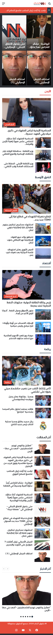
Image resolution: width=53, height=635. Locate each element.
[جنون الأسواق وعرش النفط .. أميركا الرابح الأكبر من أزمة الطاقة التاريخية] (43, 314)
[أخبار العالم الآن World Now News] (39, 3)
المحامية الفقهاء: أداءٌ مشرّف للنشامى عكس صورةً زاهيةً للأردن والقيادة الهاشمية (18, 497)
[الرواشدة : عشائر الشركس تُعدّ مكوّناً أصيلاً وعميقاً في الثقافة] (39, 32)
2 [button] (30, 616)
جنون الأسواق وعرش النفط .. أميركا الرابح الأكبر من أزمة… (17, 312)
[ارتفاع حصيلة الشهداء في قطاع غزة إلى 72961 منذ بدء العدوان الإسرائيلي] (42, 522)
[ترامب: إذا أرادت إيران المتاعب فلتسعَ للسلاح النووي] (42, 474)
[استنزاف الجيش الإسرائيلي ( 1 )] (14, 68)
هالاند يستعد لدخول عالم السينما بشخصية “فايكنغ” (17, 410)
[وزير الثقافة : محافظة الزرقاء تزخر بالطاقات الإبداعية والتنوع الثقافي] (43, 155)
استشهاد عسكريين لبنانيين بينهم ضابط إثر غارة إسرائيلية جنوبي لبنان (18, 227)
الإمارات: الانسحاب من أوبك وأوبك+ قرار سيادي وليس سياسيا (17, 324)
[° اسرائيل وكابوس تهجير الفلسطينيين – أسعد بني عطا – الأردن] (42, 449)
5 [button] (23, 616)
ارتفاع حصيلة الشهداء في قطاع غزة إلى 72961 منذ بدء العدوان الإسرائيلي (17, 521)
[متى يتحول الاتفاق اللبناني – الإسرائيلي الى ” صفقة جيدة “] (42, 510)
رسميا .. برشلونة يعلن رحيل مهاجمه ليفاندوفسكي (21, 398)
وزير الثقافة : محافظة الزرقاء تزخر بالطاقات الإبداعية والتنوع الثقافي (17, 152)
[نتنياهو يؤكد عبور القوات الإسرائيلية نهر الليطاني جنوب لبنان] (43, 241)
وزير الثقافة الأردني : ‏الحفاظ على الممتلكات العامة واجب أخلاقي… (18, 165)
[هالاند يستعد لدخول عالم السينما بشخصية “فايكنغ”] (43, 413)
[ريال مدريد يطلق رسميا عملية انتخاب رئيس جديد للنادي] (43, 425)
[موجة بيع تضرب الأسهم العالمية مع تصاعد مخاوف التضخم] (43, 339)
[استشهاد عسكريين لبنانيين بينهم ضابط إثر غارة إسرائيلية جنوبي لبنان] (43, 228)
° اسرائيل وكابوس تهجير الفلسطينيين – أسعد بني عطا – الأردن (18, 448)
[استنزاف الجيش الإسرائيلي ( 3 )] (39, 68)
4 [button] (25, 616)
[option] (26, 50)
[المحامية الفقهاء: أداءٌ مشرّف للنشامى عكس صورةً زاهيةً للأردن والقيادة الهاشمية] (43, 142)
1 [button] (32, 616)
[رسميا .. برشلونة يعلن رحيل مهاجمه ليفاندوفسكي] (43, 400)
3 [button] (27, 616)
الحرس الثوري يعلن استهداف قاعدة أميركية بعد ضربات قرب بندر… (19, 252)
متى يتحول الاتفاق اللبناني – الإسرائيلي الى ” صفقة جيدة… (15, 47)
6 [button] (20, 616)
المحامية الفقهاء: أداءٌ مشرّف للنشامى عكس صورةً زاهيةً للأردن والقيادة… (17, 141)
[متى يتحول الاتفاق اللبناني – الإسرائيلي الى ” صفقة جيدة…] (14, 32)
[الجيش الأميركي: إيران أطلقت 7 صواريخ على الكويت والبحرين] (42, 545)
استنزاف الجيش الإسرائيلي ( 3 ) (19, 553)
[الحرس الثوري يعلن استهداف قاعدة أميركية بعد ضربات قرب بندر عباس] (43, 253)
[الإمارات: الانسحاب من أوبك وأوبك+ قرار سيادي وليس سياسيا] (43, 327)
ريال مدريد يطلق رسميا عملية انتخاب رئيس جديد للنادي (19, 423)
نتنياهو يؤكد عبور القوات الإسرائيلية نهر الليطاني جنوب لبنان (20, 240)
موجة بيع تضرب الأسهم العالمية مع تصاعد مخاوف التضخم (18, 337)
